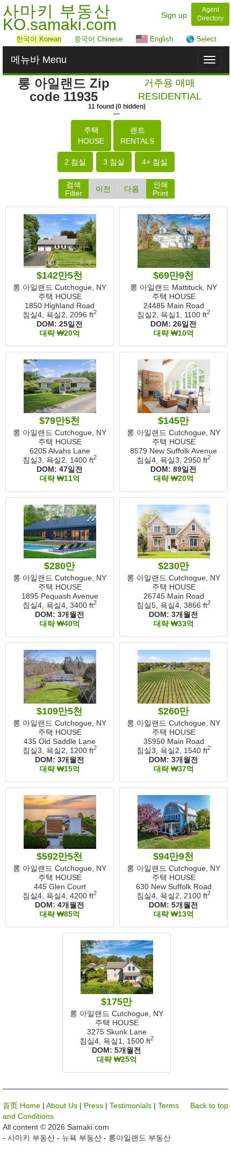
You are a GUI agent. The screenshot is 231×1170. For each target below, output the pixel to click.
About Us (61, 1105)
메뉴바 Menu (39, 59)
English (160, 39)
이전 (103, 189)
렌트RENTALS (137, 135)
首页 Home (21, 1105)
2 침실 (75, 162)
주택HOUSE (91, 135)
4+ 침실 (155, 162)
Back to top (209, 1105)
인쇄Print (160, 188)
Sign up (174, 15)
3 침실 (114, 162)
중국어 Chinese (98, 39)
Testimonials (130, 1105)
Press (93, 1105)
